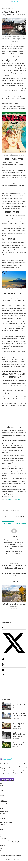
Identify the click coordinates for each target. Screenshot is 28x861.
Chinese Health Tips (4, 803)
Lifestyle (2, 795)
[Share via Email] (23, 516)
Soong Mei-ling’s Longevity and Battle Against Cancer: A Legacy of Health (19, 725)
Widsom (2, 800)
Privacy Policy (3, 850)
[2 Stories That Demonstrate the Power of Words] (6, 745)
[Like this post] (16, 516)
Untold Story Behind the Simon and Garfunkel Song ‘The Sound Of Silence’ (18, 734)
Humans (2, 831)
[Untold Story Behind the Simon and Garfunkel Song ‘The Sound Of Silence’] (6, 735)
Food (1, 806)
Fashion (2, 790)
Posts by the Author (21, 523)
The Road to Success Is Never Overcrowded (14, 604)
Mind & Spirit (3, 813)
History (1, 829)
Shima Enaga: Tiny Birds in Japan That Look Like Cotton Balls (19, 715)
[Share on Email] (3, 670)
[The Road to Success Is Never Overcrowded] (14, 593)
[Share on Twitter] (20, 517)
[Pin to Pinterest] (21, 516)
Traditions (2, 797)
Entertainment (3, 788)
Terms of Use (3, 853)
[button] (3, 597)
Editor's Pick (3, 824)
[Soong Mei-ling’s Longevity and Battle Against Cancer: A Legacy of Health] (6, 726)
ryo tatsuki (5, 510)
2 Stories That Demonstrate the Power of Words (19, 743)
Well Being (3, 801)
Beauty (1, 785)
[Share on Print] (3, 665)
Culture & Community (12, 6)
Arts (21, 6)
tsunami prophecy (15, 510)
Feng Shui (2, 792)
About (1, 848)
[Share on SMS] (3, 675)
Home (3, 6)
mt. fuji (15, 508)
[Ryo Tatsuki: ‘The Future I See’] (6, 706)
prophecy (5, 88)
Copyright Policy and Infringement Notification (10, 855)
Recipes (2, 816)
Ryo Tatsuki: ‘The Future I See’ (18, 705)
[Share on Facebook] (18, 516)
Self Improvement (4, 820)
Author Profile (7, 523)
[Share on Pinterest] (3, 660)
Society (2, 836)
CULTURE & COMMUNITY (7, 780)
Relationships (3, 818)
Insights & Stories (6, 822)
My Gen (1, 834)
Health (1, 808)
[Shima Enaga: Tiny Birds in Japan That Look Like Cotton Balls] (6, 716)
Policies (2, 845)
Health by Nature (4, 811)
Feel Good (2, 827)
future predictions (7, 508)
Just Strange (10, 14)
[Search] (26, 2)
